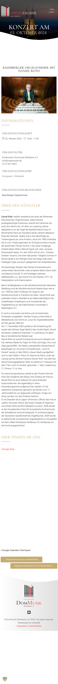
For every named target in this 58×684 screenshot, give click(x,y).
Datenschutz (35, 626)
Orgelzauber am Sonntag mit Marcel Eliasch (22, 559)
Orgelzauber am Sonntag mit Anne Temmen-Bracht (33, 566)
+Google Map (7, 449)
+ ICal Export (24, 550)
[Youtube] (28, 612)
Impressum (22, 626)
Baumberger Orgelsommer (15, 195)
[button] (5, 679)
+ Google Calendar (9, 550)
